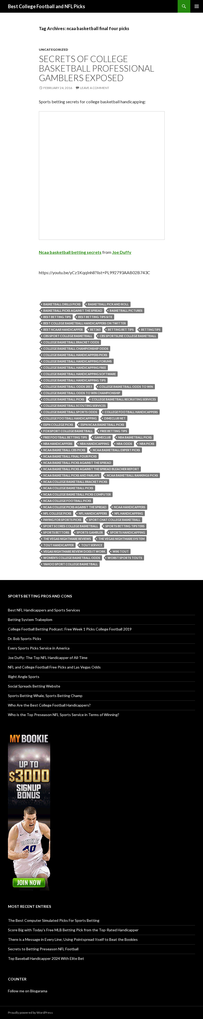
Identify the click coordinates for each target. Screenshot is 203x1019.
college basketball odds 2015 (67, 386)
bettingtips (150, 329)
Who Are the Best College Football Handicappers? (49, 705)
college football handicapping (70, 418)
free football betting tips (65, 437)
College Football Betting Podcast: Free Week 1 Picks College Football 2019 (70, 629)
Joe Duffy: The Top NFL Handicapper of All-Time (47, 657)
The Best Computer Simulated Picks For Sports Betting (53, 920)
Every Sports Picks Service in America (39, 648)
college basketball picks (63, 399)
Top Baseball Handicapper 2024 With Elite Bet (46, 958)
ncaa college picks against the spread (75, 507)
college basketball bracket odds (71, 342)
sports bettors (56, 532)
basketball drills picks (62, 304)
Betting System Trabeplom (30, 619)
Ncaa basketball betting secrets (70, 252)
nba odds (124, 443)
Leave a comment (94, 88)
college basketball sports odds (70, 412)
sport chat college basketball (114, 519)
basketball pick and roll (108, 304)
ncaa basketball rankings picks (132, 475)
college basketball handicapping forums (77, 361)
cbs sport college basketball (67, 336)
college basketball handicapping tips (74, 380)
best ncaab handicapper (63, 329)
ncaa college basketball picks (68, 488)
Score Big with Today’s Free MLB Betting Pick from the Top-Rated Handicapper (73, 930)
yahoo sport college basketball (70, 564)
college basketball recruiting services (124, 399)
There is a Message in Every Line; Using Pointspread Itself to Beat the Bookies (73, 939)
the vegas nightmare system (121, 538)
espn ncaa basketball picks (102, 424)
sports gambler (90, 532)
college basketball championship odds (75, 348)
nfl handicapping (128, 513)
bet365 (95, 329)
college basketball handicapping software (79, 374)
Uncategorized (53, 50)
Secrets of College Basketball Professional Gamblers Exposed (96, 68)
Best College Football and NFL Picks (46, 6)
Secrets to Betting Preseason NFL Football (43, 949)
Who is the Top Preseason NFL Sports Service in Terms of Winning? (63, 714)
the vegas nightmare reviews (67, 538)
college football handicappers (131, 412)
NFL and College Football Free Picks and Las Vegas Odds (54, 667)
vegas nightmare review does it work (74, 551)
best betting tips (57, 317)
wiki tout (121, 551)
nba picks (147, 443)
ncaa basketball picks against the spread (77, 462)
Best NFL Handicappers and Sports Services (44, 610)
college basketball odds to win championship (81, 393)
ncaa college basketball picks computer (77, 494)
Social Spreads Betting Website (34, 686)
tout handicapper (58, 545)
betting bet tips (121, 329)
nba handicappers (57, 443)
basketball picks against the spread (72, 310)
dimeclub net (115, 418)
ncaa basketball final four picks (70, 456)
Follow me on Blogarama (27, 991)
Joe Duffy (121, 252)
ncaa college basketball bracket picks (75, 481)
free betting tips (113, 431)
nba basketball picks (135, 437)
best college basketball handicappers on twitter (84, 323)
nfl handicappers (93, 513)
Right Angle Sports (23, 676)
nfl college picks (57, 513)
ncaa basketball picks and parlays (71, 475)
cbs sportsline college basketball (128, 336)
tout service (91, 545)
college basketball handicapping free (74, 367)
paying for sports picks (62, 519)
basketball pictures (126, 310)
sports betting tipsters (125, 526)
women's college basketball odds (71, 557)
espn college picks (58, 424)
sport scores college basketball (70, 526)
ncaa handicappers (129, 507)
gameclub (102, 437)
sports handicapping (127, 532)
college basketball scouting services (74, 405)
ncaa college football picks (67, 500)
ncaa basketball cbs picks (64, 450)
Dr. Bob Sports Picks (24, 638)
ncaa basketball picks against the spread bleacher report (91, 469)
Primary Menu (196, 6)
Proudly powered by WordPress (30, 1013)
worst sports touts (125, 557)
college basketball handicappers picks (75, 355)
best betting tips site (95, 317)
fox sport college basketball (68, 431)
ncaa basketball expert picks (116, 450)
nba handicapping (94, 443)
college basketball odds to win (126, 386)
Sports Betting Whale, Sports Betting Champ (45, 695)
